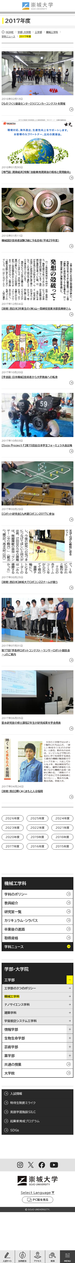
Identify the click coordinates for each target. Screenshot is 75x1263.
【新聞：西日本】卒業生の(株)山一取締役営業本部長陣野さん (36, 308)
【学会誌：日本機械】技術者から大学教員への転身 (30, 377)
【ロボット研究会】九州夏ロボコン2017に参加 (28, 514)
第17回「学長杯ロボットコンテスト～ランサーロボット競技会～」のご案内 (36, 652)
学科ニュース (8, 36)
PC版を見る (40, 1199)
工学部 (38, 32)
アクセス (37, 1261)
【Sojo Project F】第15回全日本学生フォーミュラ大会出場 (37, 445)
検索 (53, 1261)
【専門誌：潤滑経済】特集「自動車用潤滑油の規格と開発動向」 (36, 172)
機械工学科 (52, 32)
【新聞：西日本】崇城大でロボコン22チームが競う (30, 582)
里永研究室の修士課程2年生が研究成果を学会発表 (31, 723)
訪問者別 (22, 1261)
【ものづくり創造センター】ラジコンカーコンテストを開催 (33, 103)
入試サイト (7, 1261)
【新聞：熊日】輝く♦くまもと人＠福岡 (22, 791)
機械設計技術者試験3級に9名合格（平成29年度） (30, 240)
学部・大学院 (24, 32)
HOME (10, 32)
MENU (67, 1261)
